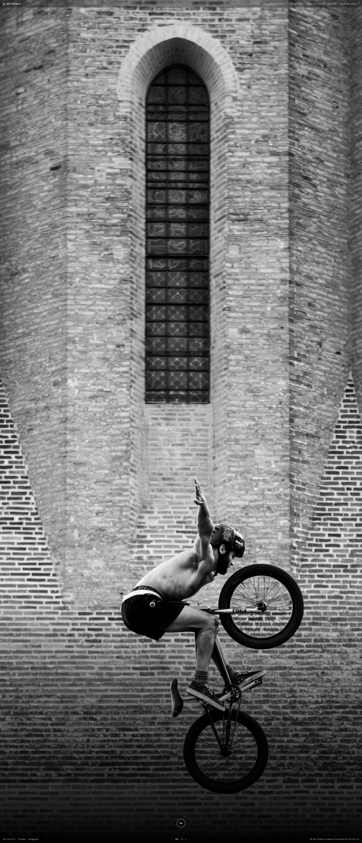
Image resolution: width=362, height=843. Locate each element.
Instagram (33, 839)
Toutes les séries (349, 3)
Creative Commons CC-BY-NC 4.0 (342, 839)
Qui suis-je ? (9, 839)
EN (181, 839)
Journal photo (276, 3)
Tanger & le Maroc (315, 3)
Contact (22, 839)
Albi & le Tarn (296, 3)
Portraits (332, 3)
